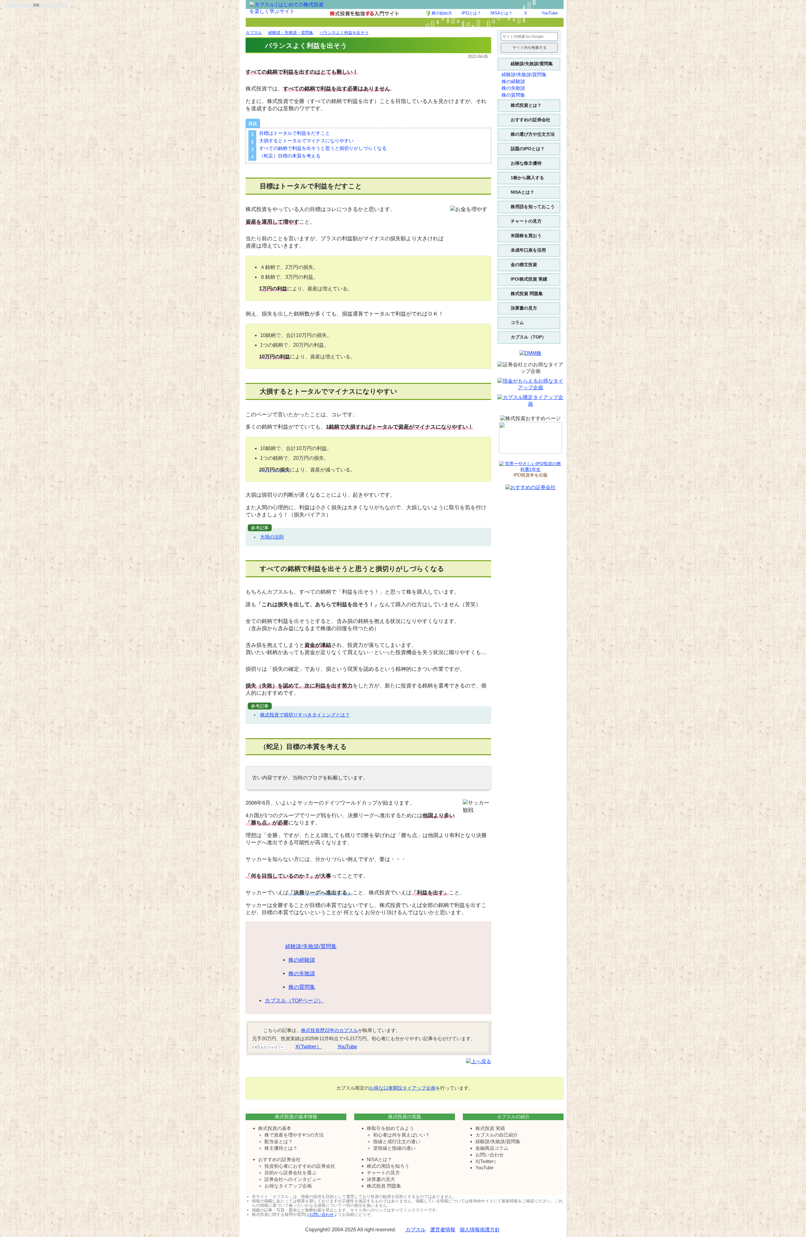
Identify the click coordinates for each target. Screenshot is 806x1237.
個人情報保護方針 (480, 1229)
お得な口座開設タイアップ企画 (402, 1088)
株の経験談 (301, 960)
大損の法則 (272, 536)
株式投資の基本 (274, 1128)
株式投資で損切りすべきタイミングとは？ (305, 714)
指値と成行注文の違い (396, 1141)
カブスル (416, 1229)
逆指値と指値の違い (394, 1148)
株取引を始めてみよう (390, 1128)
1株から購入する (527, 177)
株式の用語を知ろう (388, 1166)
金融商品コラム (491, 1148)
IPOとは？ (471, 13)
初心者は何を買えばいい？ (401, 1134)
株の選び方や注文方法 (533, 134)
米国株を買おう (526, 235)
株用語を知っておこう (533, 206)
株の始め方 (442, 13)
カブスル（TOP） (528, 336)
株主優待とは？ (281, 1148)
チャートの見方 (526, 221)
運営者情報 (442, 1229)
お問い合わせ (489, 1154)
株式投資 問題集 (527, 293)
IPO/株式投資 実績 (529, 279)
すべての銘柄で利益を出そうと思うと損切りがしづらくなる (323, 148)
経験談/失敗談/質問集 (311, 946)
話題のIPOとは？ (528, 148)
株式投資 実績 (490, 1128)
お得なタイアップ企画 (288, 1186)
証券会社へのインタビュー (292, 1179)
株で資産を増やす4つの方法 (294, 1134)
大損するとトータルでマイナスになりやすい (306, 140)
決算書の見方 (524, 308)
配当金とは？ (278, 1141)
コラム (517, 322)
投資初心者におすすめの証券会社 (299, 1166)
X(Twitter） (308, 1047)
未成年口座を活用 (528, 250)
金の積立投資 (524, 264)
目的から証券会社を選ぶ (290, 1172)
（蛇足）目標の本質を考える (290, 155)
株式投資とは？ (526, 105)
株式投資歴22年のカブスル (329, 1030)
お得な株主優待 (526, 163)
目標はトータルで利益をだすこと (294, 133)
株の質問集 (301, 987)
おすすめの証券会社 (530, 119)
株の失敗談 (301, 974)
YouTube (550, 13)
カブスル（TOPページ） (294, 1001)
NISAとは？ (502, 13)
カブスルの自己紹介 (496, 1134)
